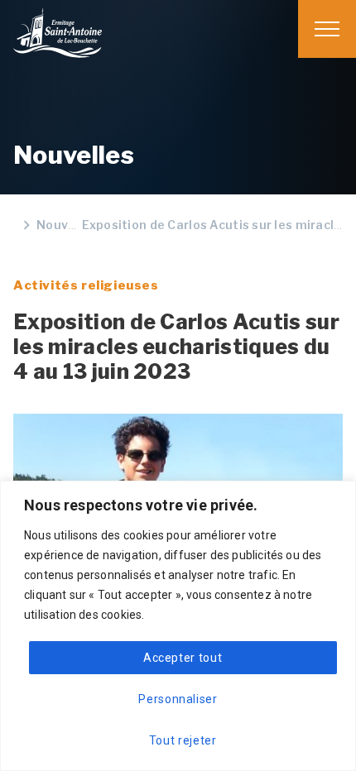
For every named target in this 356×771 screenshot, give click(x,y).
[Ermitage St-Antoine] (57, 33)
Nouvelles (67, 225)
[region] (178, 385)
